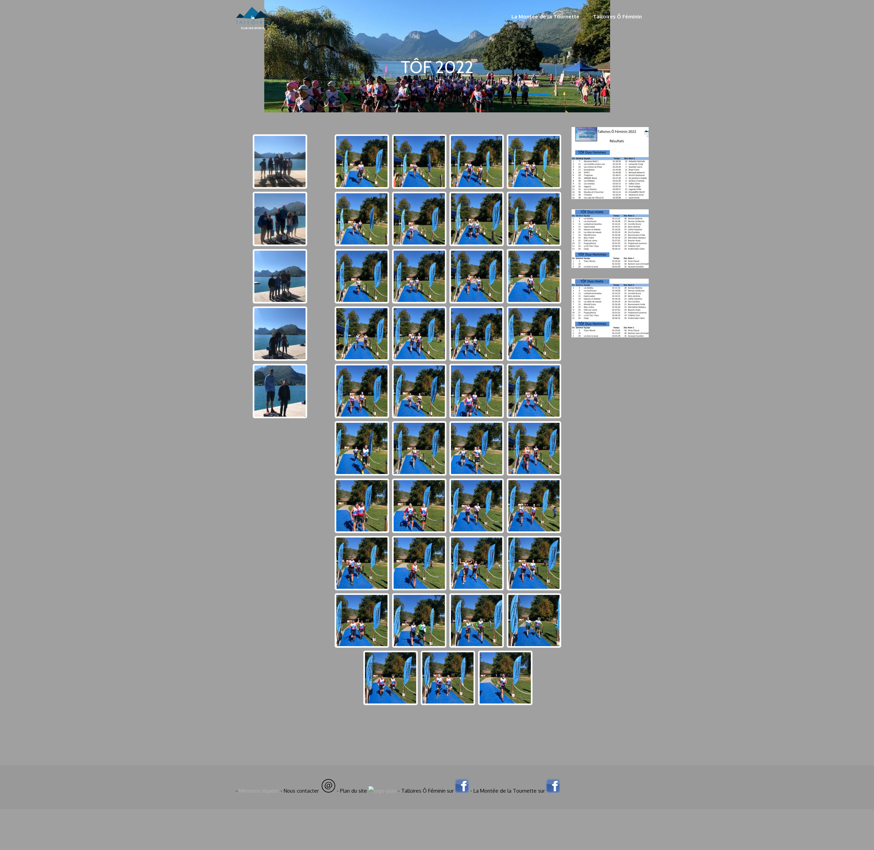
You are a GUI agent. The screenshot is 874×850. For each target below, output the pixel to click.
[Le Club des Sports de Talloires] (253, 33)
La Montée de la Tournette (545, 16)
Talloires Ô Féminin (617, 16)
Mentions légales (259, 791)
